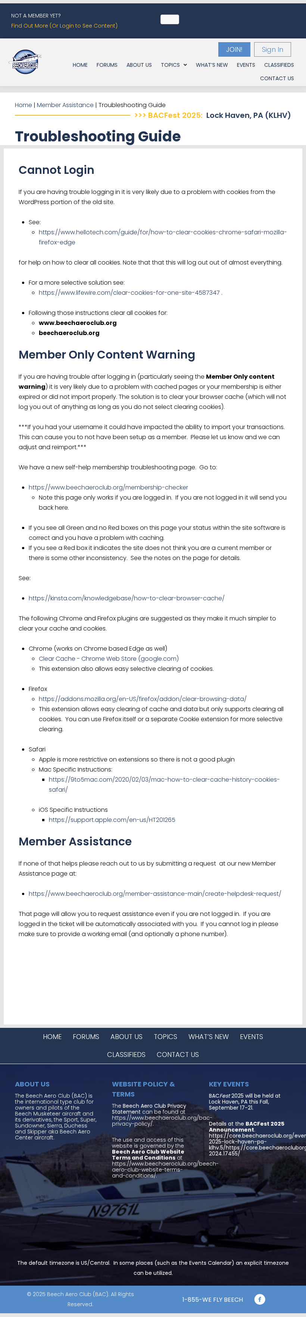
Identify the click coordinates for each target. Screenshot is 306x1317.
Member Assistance (65, 105)
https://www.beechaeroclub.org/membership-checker (108, 487)
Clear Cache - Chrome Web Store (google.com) (109, 658)
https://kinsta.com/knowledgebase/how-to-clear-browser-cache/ (127, 598)
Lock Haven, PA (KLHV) (248, 115)
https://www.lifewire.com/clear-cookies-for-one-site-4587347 (129, 292)
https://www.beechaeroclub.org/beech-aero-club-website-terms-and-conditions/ (165, 1169)
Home (23, 105)
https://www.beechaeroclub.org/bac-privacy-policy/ (162, 1120)
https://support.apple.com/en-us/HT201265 (112, 820)
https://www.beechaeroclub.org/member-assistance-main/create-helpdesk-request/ (155, 893)
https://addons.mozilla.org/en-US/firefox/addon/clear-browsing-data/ (143, 699)
